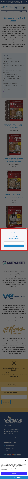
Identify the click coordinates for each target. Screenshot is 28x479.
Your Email (6, 240)
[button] (26, 460)
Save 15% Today (14, 245)
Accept (14, 473)
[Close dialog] (27, 229)
